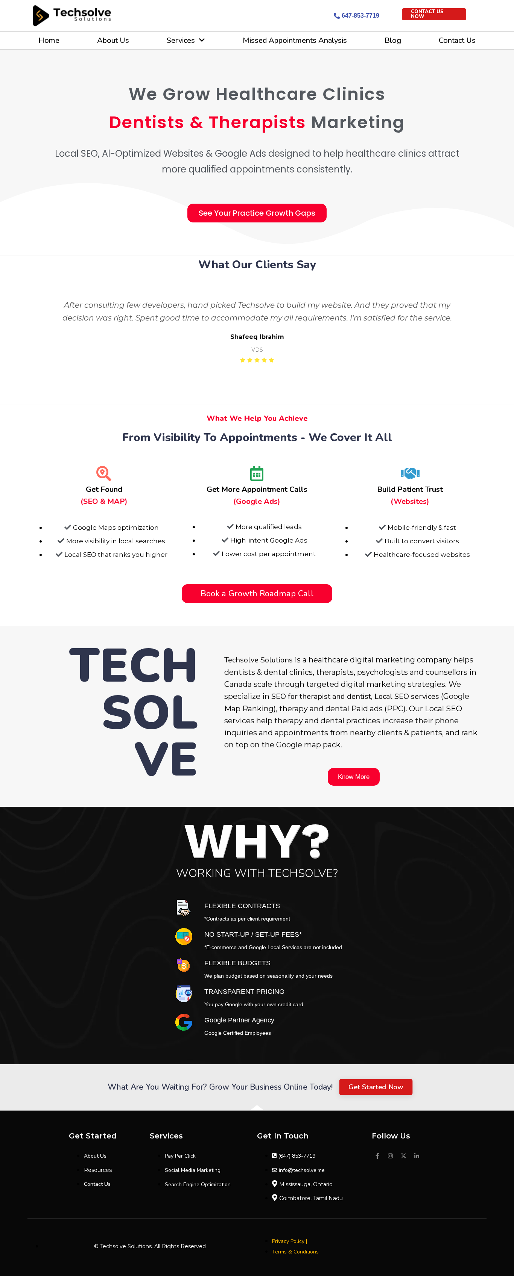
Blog (393, 41)
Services (181, 41)
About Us (113, 41)
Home (48, 41)
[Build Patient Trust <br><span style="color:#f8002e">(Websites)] (410, 473)
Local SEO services (406, 696)
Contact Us (457, 41)
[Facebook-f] (377, 1156)
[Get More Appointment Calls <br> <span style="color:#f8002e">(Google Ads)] (257, 473)
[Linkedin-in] (417, 1156)
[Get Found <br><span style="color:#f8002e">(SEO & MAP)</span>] (103, 473)
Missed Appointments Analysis (295, 41)
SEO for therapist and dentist (321, 696)
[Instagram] (390, 1156)
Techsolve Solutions (258, 660)
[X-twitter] (403, 1156)
